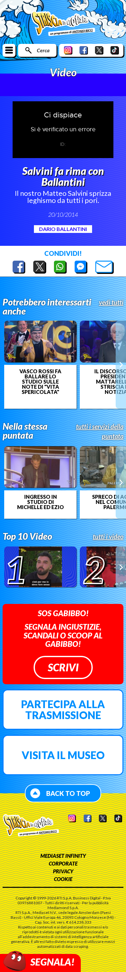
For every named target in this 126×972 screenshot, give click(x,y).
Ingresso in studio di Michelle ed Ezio (40, 502)
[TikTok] (114, 50)
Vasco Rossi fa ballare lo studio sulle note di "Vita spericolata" (40, 382)
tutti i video (108, 536)
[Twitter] (99, 50)
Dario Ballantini (63, 229)
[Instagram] (68, 50)
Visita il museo (63, 755)
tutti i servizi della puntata (99, 431)
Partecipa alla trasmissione (63, 709)
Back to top (68, 793)
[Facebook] (83, 50)
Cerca (43, 50)
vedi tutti (111, 302)
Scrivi (63, 667)
